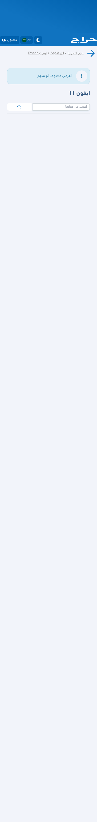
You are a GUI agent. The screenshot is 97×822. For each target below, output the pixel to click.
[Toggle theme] (38, 40)
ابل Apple (57, 53)
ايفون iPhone (37, 53)
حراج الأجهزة (76, 53)
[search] (19, 107)
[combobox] (61, 107)
